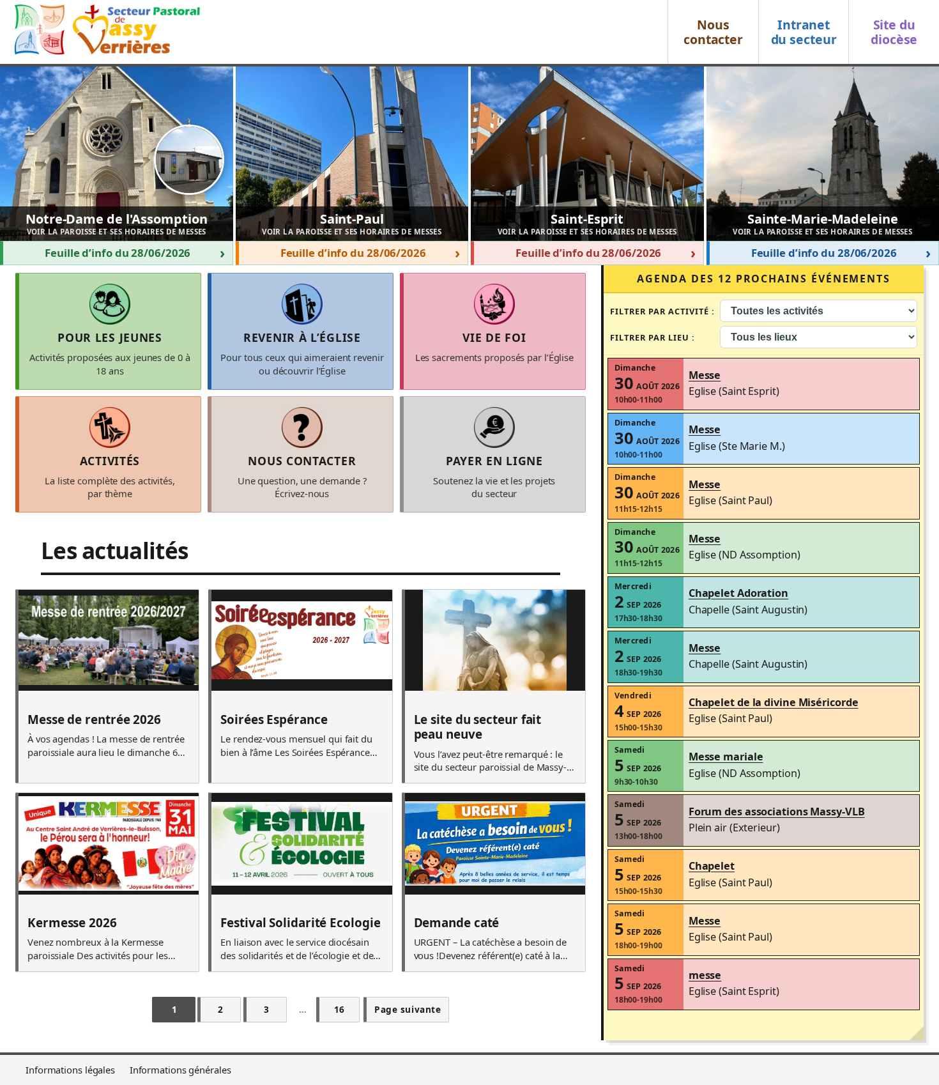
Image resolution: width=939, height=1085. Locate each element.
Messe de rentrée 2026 (94, 720)
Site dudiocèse (894, 32)
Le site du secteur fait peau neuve (478, 727)
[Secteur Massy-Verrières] (105, 32)
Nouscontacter (713, 32)
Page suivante (407, 1009)
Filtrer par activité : (662, 311)
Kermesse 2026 (72, 923)
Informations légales (70, 1069)
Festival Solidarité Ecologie (300, 923)
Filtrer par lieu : (652, 337)
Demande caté (457, 923)
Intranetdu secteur (804, 32)
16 (339, 1009)
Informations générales (180, 1069)
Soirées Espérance (273, 720)
